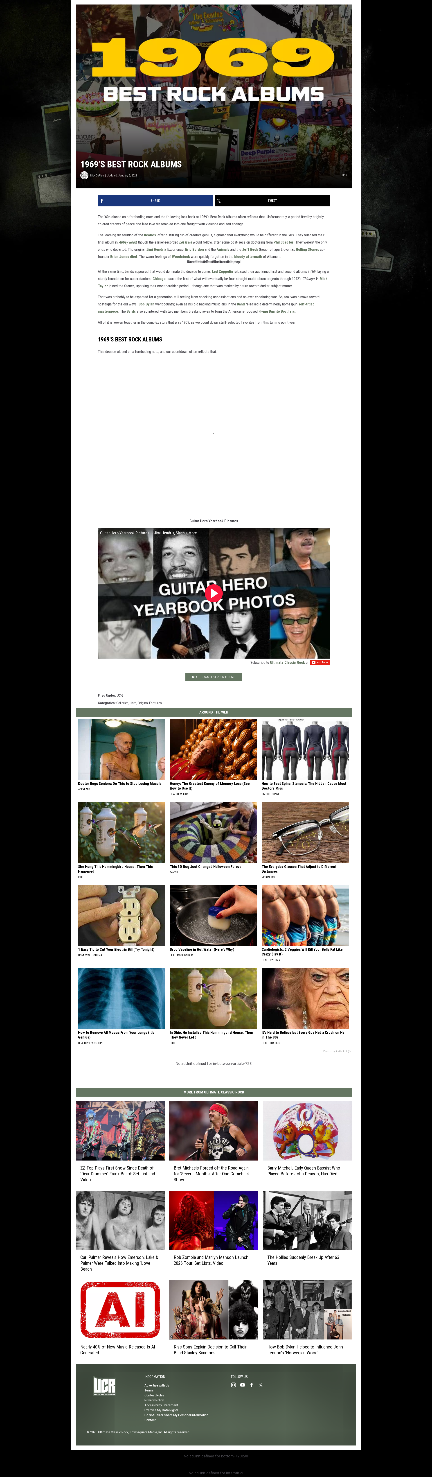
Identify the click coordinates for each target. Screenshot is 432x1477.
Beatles (150, 235)
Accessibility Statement (161, 1405)
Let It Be (185, 242)
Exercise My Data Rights (161, 1410)
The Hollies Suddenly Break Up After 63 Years (303, 1260)
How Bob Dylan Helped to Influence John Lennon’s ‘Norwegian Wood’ (305, 1349)
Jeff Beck (250, 249)
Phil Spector (283, 242)
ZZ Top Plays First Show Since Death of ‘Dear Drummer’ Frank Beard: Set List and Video (117, 1173)
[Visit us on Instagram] (235, 1385)
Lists (133, 703)
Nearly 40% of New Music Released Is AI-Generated (118, 1349)
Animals (223, 249)
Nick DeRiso (97, 175)
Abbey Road (127, 242)
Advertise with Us (156, 1385)
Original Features (150, 703)
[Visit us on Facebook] (253, 1385)
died (133, 256)
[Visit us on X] (262, 1385)
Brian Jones (119, 256)
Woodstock (181, 256)
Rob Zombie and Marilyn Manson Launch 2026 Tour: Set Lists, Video (211, 1260)
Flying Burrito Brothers (277, 311)
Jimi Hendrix (156, 249)
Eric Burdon (194, 249)
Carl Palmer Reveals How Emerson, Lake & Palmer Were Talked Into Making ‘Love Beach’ (119, 1263)
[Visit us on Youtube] (244, 1385)
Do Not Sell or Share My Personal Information (176, 1415)
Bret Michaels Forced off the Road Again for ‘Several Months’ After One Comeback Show (212, 1173)
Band (241, 304)
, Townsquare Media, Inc (145, 1432)
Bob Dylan (146, 304)
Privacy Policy (154, 1400)
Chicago (159, 278)
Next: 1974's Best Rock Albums (213, 677)
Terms (149, 1390)
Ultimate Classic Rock (287, 662)
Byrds (131, 311)
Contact (150, 1420)
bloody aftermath (248, 256)
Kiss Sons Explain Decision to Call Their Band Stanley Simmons (210, 1349)
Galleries (122, 703)
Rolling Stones (307, 249)
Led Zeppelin (222, 271)
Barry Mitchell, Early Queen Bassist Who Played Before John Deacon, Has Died (303, 1171)
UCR (120, 695)
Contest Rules (154, 1395)
